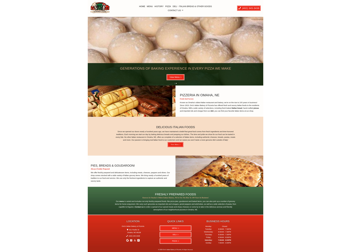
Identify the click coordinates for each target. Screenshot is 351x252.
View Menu (175, 77)
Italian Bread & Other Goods (195, 6)
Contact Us (174, 10)
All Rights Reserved (187, 249)
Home (142, 6)
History (159, 6)
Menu (150, 6)
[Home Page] (100, 8)
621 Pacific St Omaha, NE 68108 (134, 231)
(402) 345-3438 (250, 8)
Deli (175, 6)
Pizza (168, 6)
